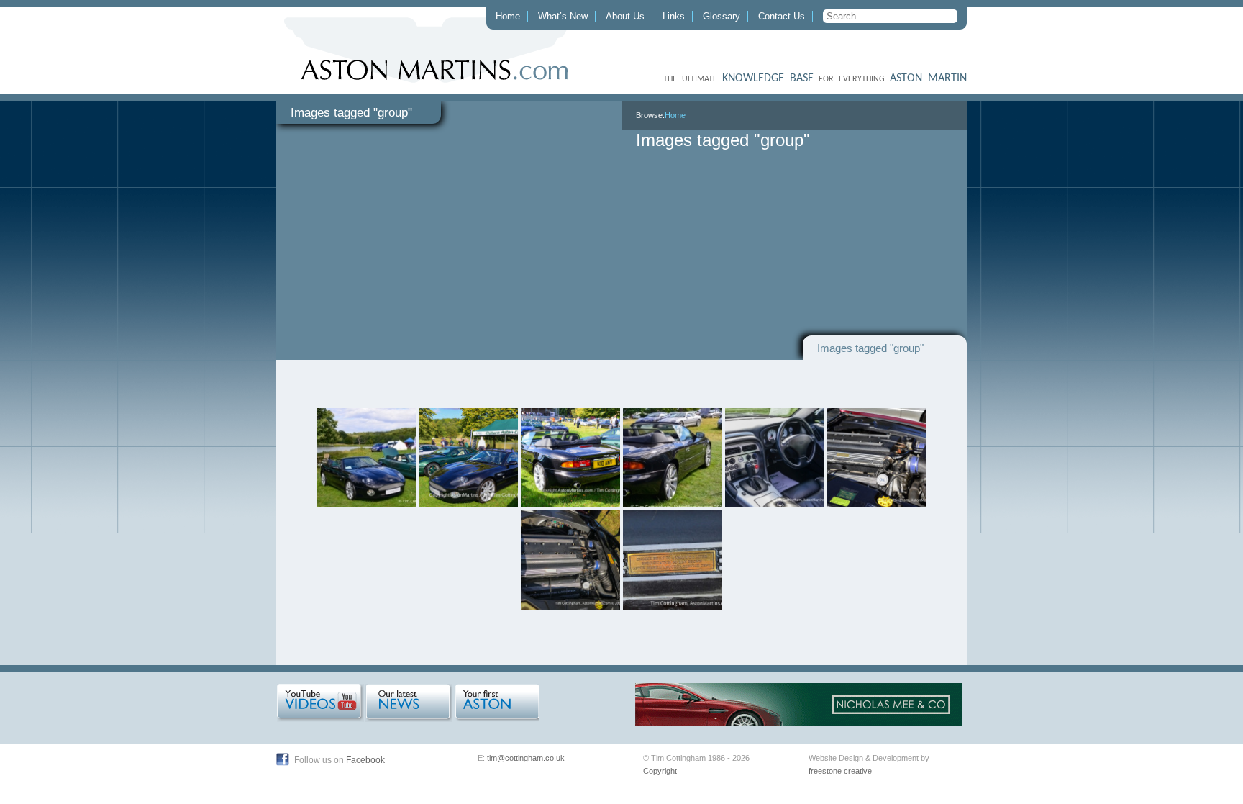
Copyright (660, 771)
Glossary (721, 16)
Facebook (365, 760)
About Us (625, 16)
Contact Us (781, 16)
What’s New (563, 16)
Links (674, 16)
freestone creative (840, 771)
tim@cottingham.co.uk (526, 758)
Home (508, 16)
